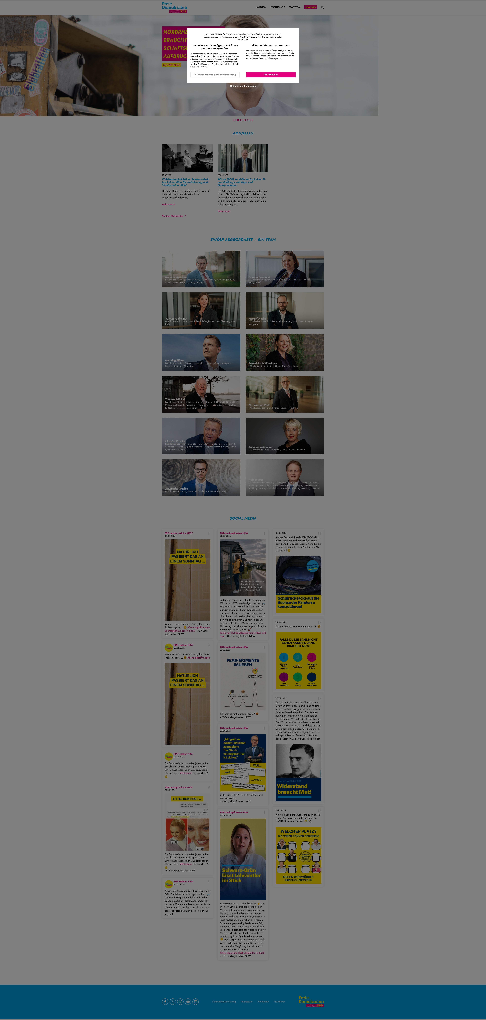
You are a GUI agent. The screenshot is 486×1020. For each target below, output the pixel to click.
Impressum (250, 86)
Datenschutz (236, 86)
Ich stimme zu (271, 74)
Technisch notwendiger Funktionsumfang (215, 74)
